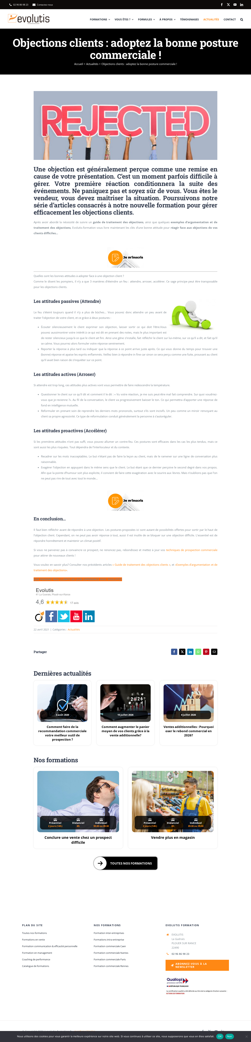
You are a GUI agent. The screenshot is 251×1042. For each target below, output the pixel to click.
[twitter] (228, 4)
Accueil (78, 64)
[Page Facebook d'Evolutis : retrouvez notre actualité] (51, 613)
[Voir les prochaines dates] (125, 257)
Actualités (92, 64)
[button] (241, 19)
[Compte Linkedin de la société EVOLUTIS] (89, 613)
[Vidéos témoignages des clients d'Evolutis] (76, 613)
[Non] (246, 1036)
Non (229, 1036)
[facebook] (221, 4)
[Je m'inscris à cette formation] (125, 500)
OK (220, 1036)
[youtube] (235, 4)
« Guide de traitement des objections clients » (141, 564)
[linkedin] (241, 4)
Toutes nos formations (131, 863)
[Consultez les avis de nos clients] (57, 588)
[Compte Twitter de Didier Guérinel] (64, 613)
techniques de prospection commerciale (191, 550)
